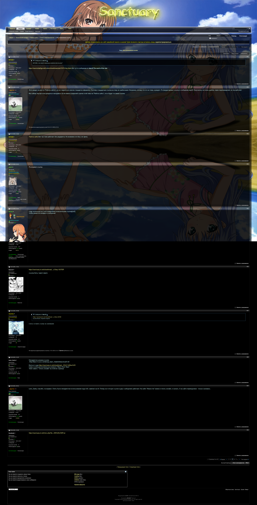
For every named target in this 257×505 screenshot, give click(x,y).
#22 (248, 87)
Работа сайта (34, 38)
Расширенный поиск (244, 31)
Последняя (244, 47)
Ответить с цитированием (243, 84)
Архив (242, 489)
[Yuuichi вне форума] (18, 233)
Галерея (28, 28)
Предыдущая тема (122, 467)
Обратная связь (229, 489)
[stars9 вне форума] (13, 181)
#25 (248, 208)
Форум (20, 28)
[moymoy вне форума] (16, 327)
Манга (45, 28)
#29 (248, 385)
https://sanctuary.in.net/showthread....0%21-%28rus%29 (57, 365)
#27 (248, 310)
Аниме (37, 28)
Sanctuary (237, 489)
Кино (69, 28)
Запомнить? (214, 38)
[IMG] (76, 478)
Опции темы (226, 53)
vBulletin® (129, 498)
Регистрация (243, 36)
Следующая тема (135, 467)
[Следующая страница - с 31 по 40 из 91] (239, 47)
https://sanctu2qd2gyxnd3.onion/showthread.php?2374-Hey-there (50, 68)
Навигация (37, 31)
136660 (17, 119)
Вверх (247, 463)
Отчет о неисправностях (47, 38)
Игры (61, 28)
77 (16, 75)
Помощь (234, 36)
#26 (248, 266)
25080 (17, 193)
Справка (22, 31)
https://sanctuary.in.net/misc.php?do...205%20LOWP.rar (47, 433)
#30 (248, 430)
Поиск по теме (235, 53)
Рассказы (53, 28)
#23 (248, 133)
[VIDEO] (76, 480)
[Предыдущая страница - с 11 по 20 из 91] (227, 47)
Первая (223, 47)
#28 (248, 357)
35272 (17, 250)
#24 (248, 164)
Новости (12, 28)
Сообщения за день (14, 31)
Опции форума (29, 31)
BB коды (77, 474)
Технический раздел (22, 38)
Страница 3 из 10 (214, 46)
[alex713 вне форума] (15, 104)
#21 (248, 56)
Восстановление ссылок (130, 50)
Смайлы (76, 476)
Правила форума (79, 484)
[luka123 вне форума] (16, 284)
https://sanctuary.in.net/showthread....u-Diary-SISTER (46, 269)
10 (16, 342)
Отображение (244, 53)
